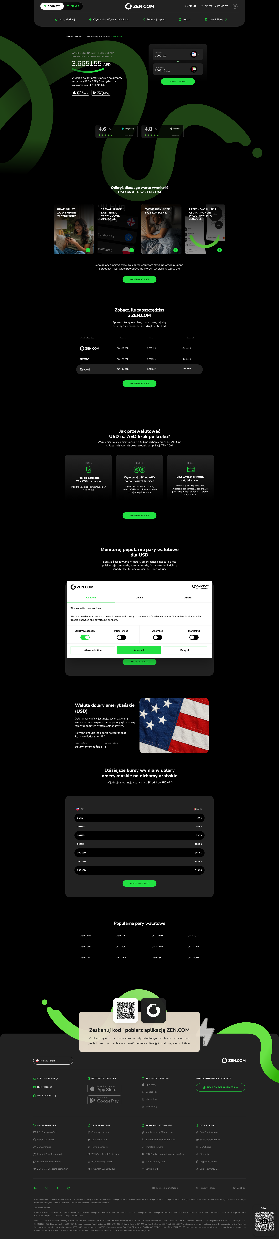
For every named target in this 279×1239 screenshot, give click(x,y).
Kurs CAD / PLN (135, 1212)
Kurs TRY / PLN (45, 1215)
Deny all (184, 650)
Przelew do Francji (62, 1202)
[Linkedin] (35, 1188)
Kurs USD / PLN (72, 1212)
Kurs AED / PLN (119, 1212)
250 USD (81, 870)
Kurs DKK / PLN (212, 1212)
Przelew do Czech (145, 1199)
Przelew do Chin (161, 1199)
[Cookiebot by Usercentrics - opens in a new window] (194, 587)
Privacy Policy (207, 1187)
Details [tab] (140, 597)
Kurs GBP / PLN (88, 1212)
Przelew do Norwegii (217, 1199)
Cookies (241, 1187)
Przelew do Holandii (197, 1199)
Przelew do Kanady (178, 1199)
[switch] (121, 637)
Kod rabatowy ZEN (41, 1207)
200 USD (81, 861)
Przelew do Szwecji (235, 1199)
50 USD (81, 844)
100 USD (81, 852)
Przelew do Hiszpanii (81, 1202)
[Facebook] (58, 1188)
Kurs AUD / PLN (150, 1212)
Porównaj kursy (76, 1215)
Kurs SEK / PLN (196, 1212)
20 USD (81, 835)
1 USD (80, 817)
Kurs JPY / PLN (165, 1212)
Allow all (139, 650)
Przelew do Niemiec (126, 1199)
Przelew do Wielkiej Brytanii (86, 1199)
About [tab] (187, 597)
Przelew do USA (65, 1199)
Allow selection (93, 650)
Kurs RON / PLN (61, 1215)
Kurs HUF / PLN (228, 1212)
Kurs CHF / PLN (103, 1212)
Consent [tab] (91, 597)
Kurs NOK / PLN (181, 1212)
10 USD (81, 826)
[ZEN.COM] (231, 1060)
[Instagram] (69, 1188)
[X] (46, 1188)
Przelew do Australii (100, 1202)
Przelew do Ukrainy (108, 1199)
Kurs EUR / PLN (56, 1212)
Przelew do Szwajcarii (42, 1202)
